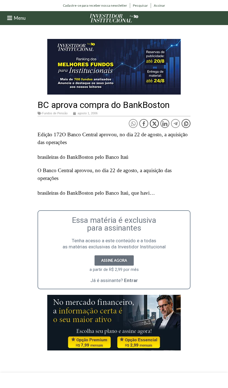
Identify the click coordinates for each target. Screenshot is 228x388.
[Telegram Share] (175, 123)
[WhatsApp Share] (133, 123)
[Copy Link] (186, 123)
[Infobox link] (95, 5)
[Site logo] (114, 18)
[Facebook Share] (143, 123)
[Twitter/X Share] (154, 123)
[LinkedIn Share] (164, 123)
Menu (20, 18)
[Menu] (10, 18)
